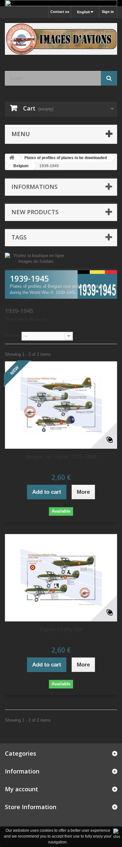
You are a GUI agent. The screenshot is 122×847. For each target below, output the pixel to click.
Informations (34, 187)
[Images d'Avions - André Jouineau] (61, 39)
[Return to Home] (12, 158)
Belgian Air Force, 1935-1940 (61, 457)
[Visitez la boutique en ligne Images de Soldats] (36, 258)
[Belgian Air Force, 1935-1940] (61, 405)
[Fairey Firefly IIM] (61, 577)
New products (35, 212)
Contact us (59, 12)
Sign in (108, 12)
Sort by (12, 335)
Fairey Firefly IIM (61, 629)
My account (21, 789)
